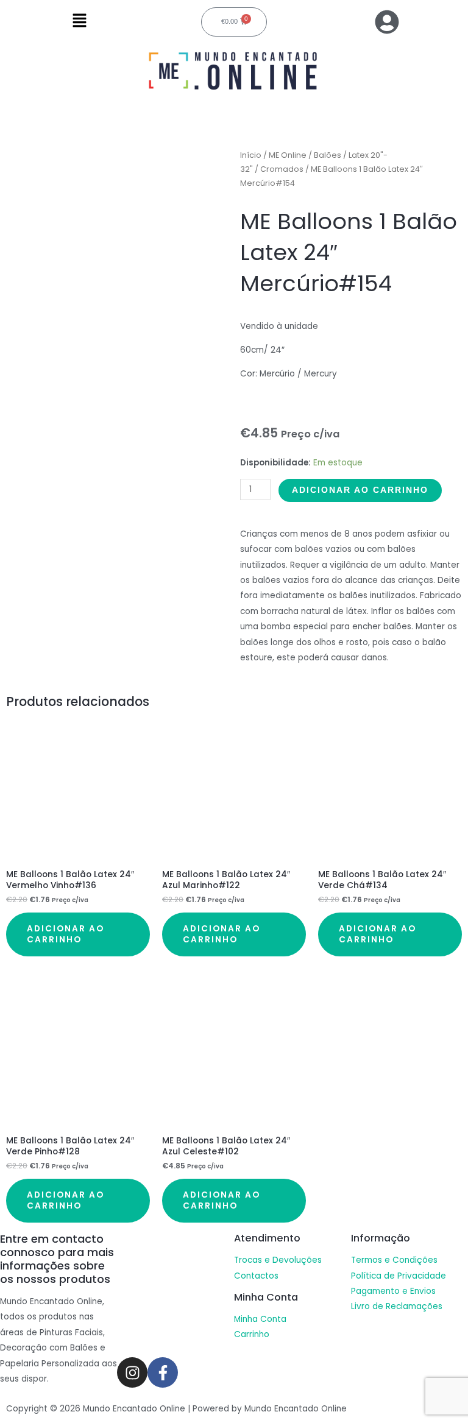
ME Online (288, 155)
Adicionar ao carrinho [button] (65, 934)
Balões (327, 155)
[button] (79, 22)
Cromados (281, 169)
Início (250, 155)
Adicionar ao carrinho (360, 490)
